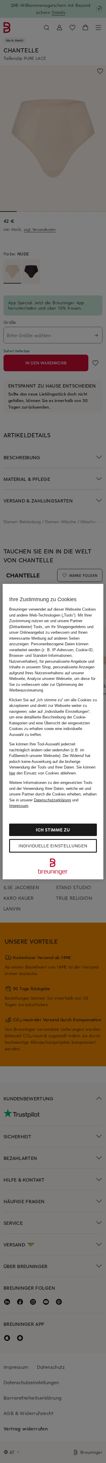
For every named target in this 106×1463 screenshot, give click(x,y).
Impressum (18, 805)
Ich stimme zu (53, 829)
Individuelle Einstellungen (53, 845)
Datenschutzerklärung (52, 800)
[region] (53, 731)
